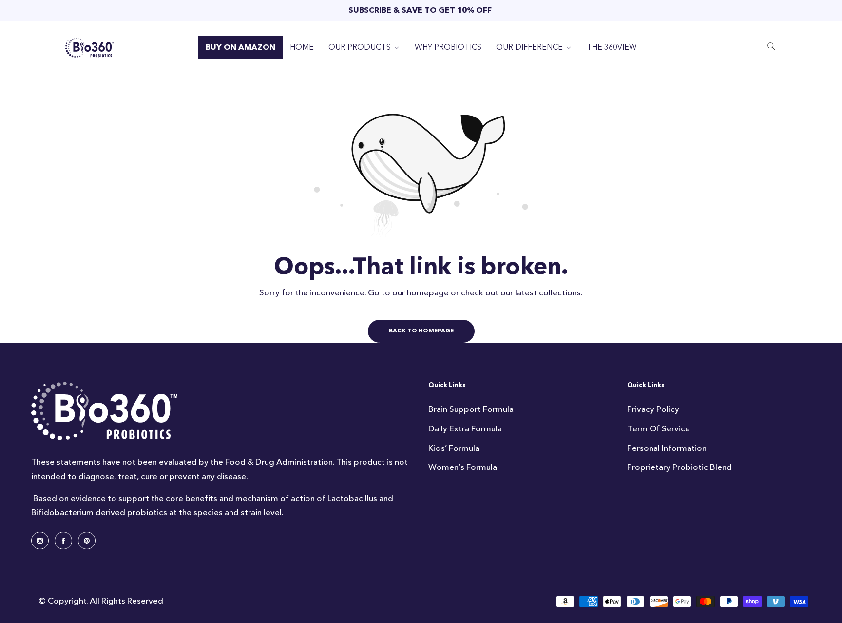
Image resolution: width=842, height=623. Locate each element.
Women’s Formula (462, 467)
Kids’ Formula (453, 448)
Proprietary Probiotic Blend (679, 467)
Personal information (667, 448)
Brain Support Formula (471, 409)
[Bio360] (89, 48)
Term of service (658, 428)
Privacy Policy (653, 409)
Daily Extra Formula (465, 428)
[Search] (771, 47)
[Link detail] (40, 540)
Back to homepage (421, 331)
